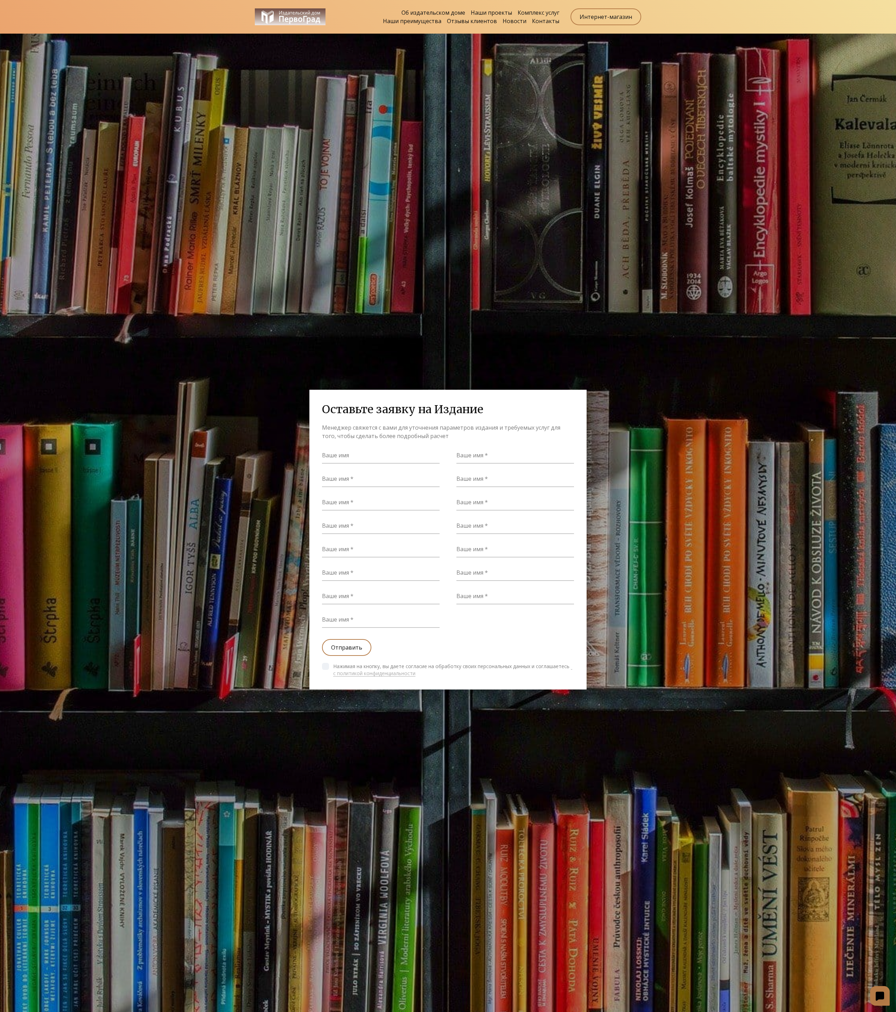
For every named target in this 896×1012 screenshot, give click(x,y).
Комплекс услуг (538, 12)
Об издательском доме (433, 12)
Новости (514, 21)
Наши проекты (491, 12)
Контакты (545, 21)
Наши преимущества (412, 21)
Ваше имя (335, 455)
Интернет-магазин (606, 17)
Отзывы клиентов (472, 21)
